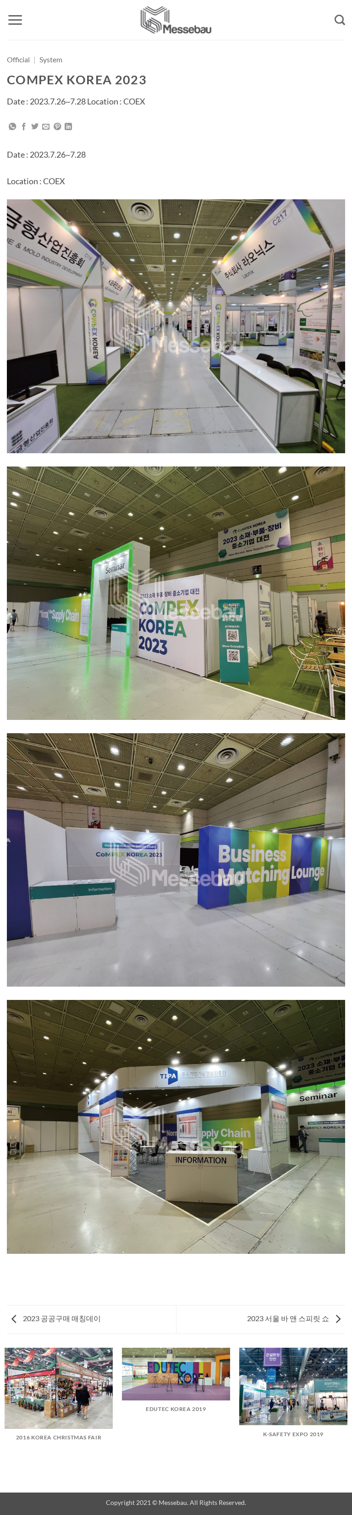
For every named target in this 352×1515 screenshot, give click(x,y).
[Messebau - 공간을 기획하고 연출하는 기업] (176, 20)
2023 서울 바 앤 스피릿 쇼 (288, 1318)
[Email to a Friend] (46, 127)
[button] (15, 19)
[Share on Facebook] (24, 127)
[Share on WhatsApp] (12, 127)
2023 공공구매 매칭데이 (61, 1318)
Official (18, 59)
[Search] (340, 20)
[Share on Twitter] (34, 127)
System (50, 59)
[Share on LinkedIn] (68, 127)
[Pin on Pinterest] (57, 127)
